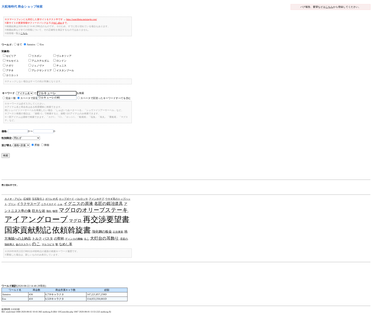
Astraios (31, 44)
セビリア (11, 55)
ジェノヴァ (38, 65)
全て (19, 44)
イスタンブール (65, 70)
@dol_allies (56, 23)
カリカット (12, 75)
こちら (329, 6)
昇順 (37, 145)
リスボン (37, 55)
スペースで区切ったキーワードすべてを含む (105, 98)
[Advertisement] (72, 169)
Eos (42, 44)
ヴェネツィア (63, 55)
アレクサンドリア (42, 70)
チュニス (61, 65)
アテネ (10, 70)
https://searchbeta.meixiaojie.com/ (81, 19)
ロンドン (61, 60)
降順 (46, 145)
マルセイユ (12, 60)
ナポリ (10, 65)
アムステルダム (40, 60)
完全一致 (11, 98)
